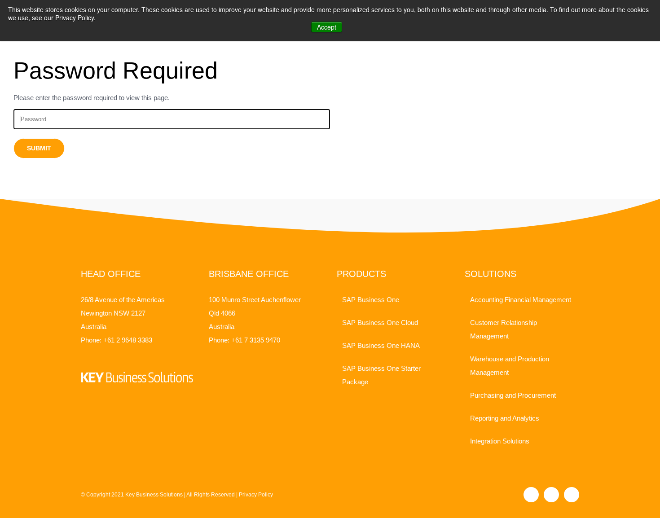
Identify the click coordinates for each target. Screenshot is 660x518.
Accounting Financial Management (520, 299)
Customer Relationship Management (503, 329)
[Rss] (571, 494)
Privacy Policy (256, 495)
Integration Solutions (499, 441)
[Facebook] (531, 494)
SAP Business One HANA (381, 345)
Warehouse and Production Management (509, 365)
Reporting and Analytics (504, 418)
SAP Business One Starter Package (381, 375)
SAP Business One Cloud (380, 322)
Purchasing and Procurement (513, 395)
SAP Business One (370, 299)
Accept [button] (326, 26)
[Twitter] (551, 494)
